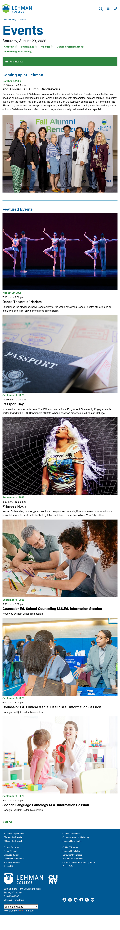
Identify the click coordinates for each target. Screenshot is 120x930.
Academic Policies (12, 862)
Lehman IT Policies (71, 851)
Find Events (16, 61)
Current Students (11, 847)
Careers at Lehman (71, 833)
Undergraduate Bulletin (14, 858)
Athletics (46, 46)
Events (23, 19)
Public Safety (68, 866)
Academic (9, 46)
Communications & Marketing (75, 837)
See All (7, 821)
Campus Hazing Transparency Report (78, 862)
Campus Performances (69, 46)
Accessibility (9, 866)
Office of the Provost (13, 840)
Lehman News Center (72, 840)
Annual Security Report (72, 858)
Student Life (28, 46)
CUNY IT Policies (70, 847)
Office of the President (14, 837)
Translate (28, 910)
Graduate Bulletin (11, 854)
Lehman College (9, 19)
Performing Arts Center (17, 51)
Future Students (11, 851)
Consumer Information (72, 854)
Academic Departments (14, 833)
